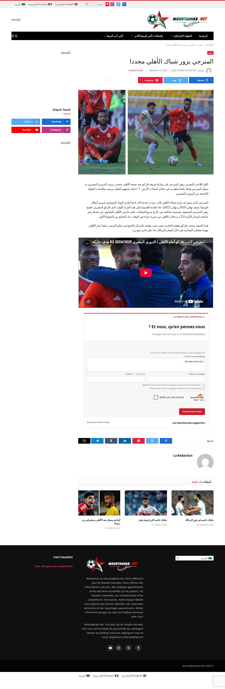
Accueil (210, 44)
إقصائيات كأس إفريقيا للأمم (149, 35)
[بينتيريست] (220, 219)
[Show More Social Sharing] (107, 80)
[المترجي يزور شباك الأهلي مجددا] (146, 132)
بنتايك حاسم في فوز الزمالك (199, 520)
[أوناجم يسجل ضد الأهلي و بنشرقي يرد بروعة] (99, 502)
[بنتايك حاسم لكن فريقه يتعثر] (146, 502)
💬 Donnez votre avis (185, 70)
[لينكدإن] (220, 210)
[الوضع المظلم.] (16, 35)
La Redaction (135, 70)
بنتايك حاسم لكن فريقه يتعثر (153, 520)
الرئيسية (203, 35)
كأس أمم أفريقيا (115, 35)
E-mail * (135, 374)
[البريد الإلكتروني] (220, 227)
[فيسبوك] (220, 193)
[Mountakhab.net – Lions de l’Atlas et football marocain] (178, 20)
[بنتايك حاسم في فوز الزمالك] (193, 502)
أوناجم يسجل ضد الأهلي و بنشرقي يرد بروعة (101, 522)
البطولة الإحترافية (183, 35)
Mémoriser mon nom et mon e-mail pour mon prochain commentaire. (171, 385)
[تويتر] (220, 202)
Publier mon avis (192, 411)
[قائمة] (12, 36)
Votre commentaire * (194, 356)
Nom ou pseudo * (196, 374)
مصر (201, 44)
